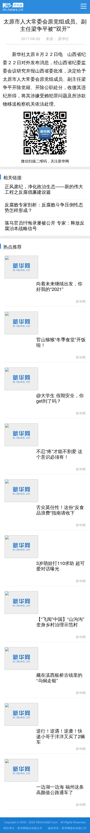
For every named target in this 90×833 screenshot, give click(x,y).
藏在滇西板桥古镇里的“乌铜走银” (59, 678)
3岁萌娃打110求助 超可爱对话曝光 (60, 566)
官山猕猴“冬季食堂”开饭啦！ (61, 342)
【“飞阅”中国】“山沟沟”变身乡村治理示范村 (60, 622)
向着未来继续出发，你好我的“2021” (59, 286)
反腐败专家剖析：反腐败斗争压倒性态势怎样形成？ (44, 207)
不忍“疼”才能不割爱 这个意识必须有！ (59, 454)
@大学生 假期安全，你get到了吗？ (60, 398)
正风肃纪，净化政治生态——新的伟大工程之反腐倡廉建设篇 (44, 189)
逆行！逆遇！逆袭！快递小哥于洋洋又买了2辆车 (60, 736)
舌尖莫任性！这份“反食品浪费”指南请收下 (60, 510)
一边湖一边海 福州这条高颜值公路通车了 (60, 789)
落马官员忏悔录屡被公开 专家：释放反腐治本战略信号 (44, 225)
